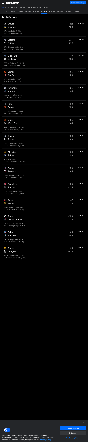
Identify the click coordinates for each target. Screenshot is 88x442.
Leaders (43, 8)
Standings (32, 8)
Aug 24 (68, 12)
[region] (44, 431)
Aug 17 (12, 12)
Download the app (78, 3)
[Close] (83, 422)
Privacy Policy (45, 440)
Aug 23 (60, 12)
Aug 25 (76, 12)
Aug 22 (52, 12)
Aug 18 (20, 12)
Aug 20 (36, 12)
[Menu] (3, 2)
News (23, 8)
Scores (15, 8)
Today (44, 12)
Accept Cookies (73, 428)
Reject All (72, 433)
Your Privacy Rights (73, 438)
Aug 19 (28, 12)
